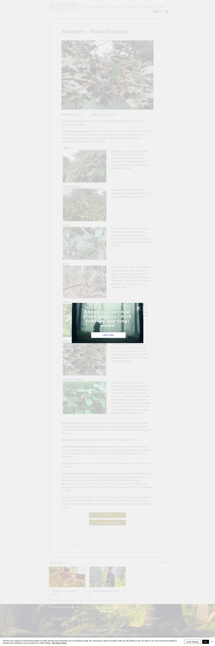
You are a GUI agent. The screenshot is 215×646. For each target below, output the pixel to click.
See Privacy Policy (59, 643)
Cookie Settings (192, 642)
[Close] (212, 642)
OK (205, 642)
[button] (138, 308)
